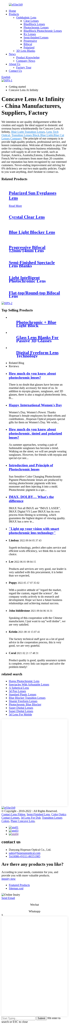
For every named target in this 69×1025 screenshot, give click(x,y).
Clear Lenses (31, 20)
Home (12, 10)
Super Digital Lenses (21, 707)
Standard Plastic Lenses (22, 694)
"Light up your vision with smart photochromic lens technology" (34, 531)
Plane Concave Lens (23, 821)
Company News (25, 60)
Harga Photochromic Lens (24, 681)
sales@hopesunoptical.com (24, 853)
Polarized (29, 47)
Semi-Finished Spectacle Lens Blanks (32, 264)
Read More (15, 205)
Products (14, 14)
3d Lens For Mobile (20, 714)
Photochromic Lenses (36, 27)
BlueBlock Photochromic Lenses (43, 30)
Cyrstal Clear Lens (27, 217)
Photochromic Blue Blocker (25, 704)
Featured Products (19, 885)
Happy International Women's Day (35, 405)
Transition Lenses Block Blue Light (32, 135)
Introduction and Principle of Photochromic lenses (31, 467)
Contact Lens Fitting (13, 814)
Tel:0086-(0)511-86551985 (24, 856)
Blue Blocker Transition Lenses (27, 697)
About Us (14, 64)
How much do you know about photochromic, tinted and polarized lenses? (35, 433)
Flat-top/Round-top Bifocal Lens (34, 294)
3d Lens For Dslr (30, 817)
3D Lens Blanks (25, 50)
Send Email (8, 898)
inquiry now (8, 878)
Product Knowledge (28, 57)
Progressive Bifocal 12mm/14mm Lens (27, 249)
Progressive (30, 40)
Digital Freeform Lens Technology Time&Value (37, 356)
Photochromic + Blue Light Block (36, 324)
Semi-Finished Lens (38, 814)
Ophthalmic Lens (26, 17)
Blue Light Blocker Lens (32, 232)
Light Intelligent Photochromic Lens (27, 279)
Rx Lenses (30, 34)
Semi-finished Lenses (36, 37)
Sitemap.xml (16, 888)
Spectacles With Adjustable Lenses (29, 684)
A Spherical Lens (19, 687)
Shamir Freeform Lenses (23, 701)
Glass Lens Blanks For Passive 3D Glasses (37, 339)
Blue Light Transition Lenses (28, 131)
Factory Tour (23, 67)
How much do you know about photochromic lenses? (32, 375)
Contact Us (15, 70)
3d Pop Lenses (17, 691)
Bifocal (28, 44)
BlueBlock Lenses (34, 24)
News (12, 54)
